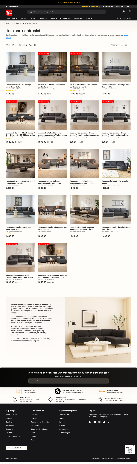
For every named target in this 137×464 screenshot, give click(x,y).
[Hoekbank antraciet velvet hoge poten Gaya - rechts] (20, 209)
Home (7, 23)
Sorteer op (23, 45)
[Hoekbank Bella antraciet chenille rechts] (116, 163)
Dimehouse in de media (40, 422)
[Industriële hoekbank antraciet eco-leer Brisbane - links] (52, 67)
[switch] (130, 451)
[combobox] (66, 12)
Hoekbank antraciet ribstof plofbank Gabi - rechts (116, 86)
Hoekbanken (20, 23)
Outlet (33, 433)
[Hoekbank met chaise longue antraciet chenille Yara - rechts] (84, 163)
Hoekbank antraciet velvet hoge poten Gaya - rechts (18, 228)
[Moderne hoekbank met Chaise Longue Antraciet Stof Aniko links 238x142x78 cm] (116, 115)
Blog (32, 440)
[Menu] (133, 446)
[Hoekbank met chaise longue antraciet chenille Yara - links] (52, 163)
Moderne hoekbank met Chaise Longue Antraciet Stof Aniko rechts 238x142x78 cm (83, 135)
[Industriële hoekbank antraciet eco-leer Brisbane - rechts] (84, 67)
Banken (23, 18)
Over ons (34, 415)
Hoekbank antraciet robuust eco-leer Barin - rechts (52, 228)
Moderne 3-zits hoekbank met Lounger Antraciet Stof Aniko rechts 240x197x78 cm (52, 135)
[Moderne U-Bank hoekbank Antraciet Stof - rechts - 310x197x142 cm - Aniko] (52, 257)
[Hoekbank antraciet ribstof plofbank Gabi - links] (116, 209)
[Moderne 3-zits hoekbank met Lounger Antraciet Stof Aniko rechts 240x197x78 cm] (52, 115)
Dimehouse (13, 458)
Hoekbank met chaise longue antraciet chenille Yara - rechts (82, 182)
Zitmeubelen (10, 18)
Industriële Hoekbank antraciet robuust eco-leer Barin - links (82, 228)
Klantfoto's (35, 425)
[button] (130, 11)
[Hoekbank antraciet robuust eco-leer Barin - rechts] (52, 209)
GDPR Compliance (13, 436)
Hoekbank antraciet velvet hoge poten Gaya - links (18, 86)
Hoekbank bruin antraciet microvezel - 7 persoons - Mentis (20, 182)
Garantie (9, 433)
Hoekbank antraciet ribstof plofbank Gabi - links (116, 228)
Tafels (32, 18)
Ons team (34, 418)
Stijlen (88, 18)
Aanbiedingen (64, 433)
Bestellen (9, 418)
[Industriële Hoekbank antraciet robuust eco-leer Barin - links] (84, 209)
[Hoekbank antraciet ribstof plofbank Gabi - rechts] (116, 67)
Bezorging (10, 425)
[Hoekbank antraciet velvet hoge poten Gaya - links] (20, 67)
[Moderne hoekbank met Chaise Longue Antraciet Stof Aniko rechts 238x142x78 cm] (84, 115)
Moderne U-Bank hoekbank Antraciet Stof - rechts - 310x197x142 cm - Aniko (52, 277)
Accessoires (65, 18)
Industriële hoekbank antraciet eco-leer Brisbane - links (52, 86)
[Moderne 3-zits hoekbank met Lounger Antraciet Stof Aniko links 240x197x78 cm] (20, 257)
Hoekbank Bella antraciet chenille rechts (115, 182)
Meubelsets (78, 18)
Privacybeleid (95, 458)
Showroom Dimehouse (90, 7)
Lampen (42, 18)
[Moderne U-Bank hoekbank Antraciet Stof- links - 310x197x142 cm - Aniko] (20, 115)
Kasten (52, 18)
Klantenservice (11, 415)
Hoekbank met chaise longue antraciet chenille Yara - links (49, 182)
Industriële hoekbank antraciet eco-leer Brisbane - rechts (84, 86)
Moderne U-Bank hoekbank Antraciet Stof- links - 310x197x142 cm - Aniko (20, 134)
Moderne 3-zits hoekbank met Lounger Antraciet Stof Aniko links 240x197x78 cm (19, 277)
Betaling (9, 422)
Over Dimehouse (107, 7)
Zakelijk (33, 436)
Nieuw (118, 18)
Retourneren (10, 429)
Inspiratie (127, 18)
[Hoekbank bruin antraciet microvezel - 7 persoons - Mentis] (20, 163)
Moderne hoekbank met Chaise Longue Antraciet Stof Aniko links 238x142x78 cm (115, 135)
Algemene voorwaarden (108, 458)
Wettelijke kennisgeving (124, 458)
